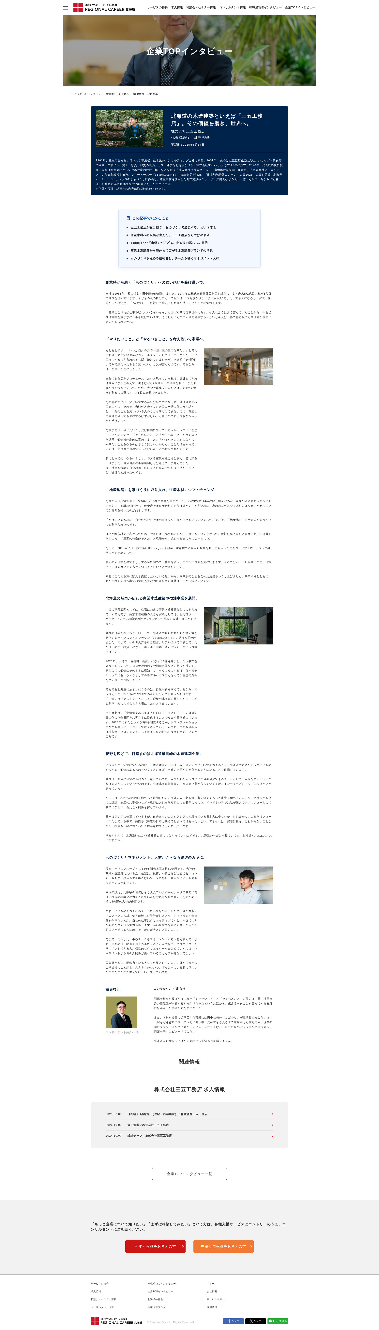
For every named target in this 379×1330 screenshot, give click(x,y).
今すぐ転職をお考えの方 (155, 1246)
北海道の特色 (155, 1299)
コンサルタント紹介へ (120, 1032)
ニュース (212, 1283)
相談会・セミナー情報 (201, 7)
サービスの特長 (157, 7)
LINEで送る (280, 1321)
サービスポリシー (217, 1299)
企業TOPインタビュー (300, 7)
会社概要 (212, 1291)
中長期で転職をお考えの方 (223, 1246)
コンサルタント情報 (232, 7)
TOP (71, 94)
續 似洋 (181, 988)
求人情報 (177, 7)
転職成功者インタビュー (265, 7)
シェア (235, 1321)
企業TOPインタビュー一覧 (189, 1174)
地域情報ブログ (157, 1307)
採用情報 (212, 1307)
